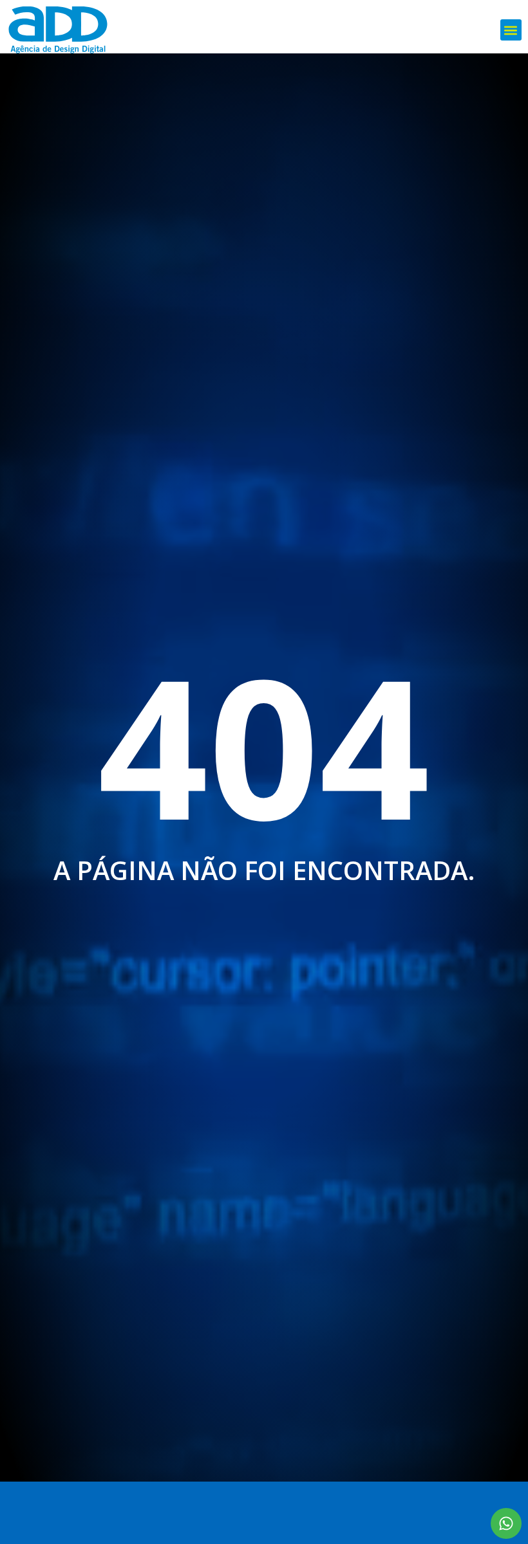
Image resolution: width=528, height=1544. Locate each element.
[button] (511, 30)
